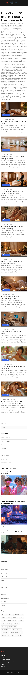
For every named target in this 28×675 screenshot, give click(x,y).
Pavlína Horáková (6, 294)
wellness (15, 617)
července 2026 (5, 569)
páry (13, 635)
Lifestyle (3, 448)
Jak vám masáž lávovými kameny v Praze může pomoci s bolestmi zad (13, 502)
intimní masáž (16, 623)
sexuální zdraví (6, 623)
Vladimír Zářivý (6, 399)
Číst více (14, 485)
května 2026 (4, 576)
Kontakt (3, 666)
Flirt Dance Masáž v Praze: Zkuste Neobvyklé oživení (12, 158)
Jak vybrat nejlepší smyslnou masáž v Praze (13, 122)
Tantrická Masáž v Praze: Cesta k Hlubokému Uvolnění (12, 262)
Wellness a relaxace (6, 445)
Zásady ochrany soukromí (7, 662)
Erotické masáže (5, 437)
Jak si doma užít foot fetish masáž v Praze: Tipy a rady (13, 227)
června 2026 (4, 573)
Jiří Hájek (5, 364)
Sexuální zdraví (5, 455)
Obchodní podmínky (6, 659)
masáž (3, 620)
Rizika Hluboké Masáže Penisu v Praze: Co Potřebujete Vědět (12, 192)
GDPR (2, 664)
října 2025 (3, 601)
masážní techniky (17, 629)
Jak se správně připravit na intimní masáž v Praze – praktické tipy (12, 402)
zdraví (19, 635)
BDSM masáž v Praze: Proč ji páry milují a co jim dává (13, 531)
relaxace (4, 614)
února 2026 (4, 587)
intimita (21, 620)
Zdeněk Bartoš (5, 119)
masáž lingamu (5, 635)
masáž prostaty (6, 629)
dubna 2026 (4, 580)
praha (21, 617)
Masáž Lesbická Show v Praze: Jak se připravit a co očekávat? (14, 472)
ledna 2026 (4, 591)
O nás (2, 657)
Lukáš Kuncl (5, 259)
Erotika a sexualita (6, 462)
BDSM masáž (5, 632)
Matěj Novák (5, 154)
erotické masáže (12, 620)
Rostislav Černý (6, 329)
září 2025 (3, 605)
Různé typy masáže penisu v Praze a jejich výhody (13, 367)
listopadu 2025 (5, 598)
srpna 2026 (4, 566)
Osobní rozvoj (4, 459)
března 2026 (4, 584)
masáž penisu (12, 626)
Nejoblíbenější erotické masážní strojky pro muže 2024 (11, 332)
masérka (4, 626)
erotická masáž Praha (16, 632)
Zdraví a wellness (5, 441)
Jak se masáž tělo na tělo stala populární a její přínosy (11, 297)
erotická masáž (6, 617)
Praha (10, 614)
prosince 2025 (4, 594)
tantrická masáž (19, 614)
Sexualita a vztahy (6, 452)
